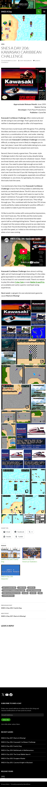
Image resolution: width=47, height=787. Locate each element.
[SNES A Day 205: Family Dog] (10, 553)
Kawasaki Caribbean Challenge (13, 590)
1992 (3, 778)
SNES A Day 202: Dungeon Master (13, 758)
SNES (40, 593)
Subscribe (6, 720)
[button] (16, 313)
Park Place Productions (11, 593)
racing (25, 593)
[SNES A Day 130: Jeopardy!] (10, 570)
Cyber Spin (21, 587)
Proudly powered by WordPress (20, 784)
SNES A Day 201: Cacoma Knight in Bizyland (17, 762)
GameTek (32, 587)
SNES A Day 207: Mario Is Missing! (13, 615)
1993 (2, 44)
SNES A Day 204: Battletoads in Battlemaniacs (17, 750)
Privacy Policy (5, 784)
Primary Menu (44, 11)
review (33, 593)
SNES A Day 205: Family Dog (11, 606)
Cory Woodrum (26, 60)
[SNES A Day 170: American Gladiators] (31, 553)
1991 (3, 776)
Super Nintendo (8, 595)
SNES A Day (6, 11)
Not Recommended (34, 590)
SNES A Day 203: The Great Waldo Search (15, 754)
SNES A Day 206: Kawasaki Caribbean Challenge (18, 742)
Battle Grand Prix (9, 587)
